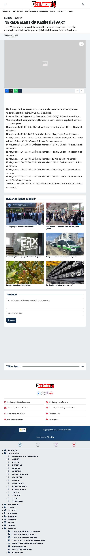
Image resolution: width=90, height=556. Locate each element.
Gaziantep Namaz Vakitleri (18, 408)
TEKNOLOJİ (17, 501)
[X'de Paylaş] (11, 91)
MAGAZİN (17, 477)
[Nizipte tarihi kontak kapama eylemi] (65, 244)
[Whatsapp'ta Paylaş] (16, 91)
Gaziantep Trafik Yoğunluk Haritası (62, 408)
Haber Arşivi (53, 419)
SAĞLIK (15, 492)
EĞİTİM (15, 462)
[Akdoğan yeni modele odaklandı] (25, 214)
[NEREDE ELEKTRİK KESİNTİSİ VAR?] (45, 64)
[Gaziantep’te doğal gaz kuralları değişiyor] (25, 244)
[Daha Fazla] (20, 91)
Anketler (12, 519)
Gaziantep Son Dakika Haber (25, 456)
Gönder (11, 320)
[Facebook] (39, 393)
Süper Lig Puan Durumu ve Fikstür (27, 543)
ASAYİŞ (15, 459)
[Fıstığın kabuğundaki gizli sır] (25, 272)
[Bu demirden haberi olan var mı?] (65, 272)
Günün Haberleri (20, 474)
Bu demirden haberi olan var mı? (59, 285)
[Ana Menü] (5, 4)
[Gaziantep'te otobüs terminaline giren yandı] (65, 214)
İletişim (11, 525)
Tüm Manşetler (54, 414)
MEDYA (15, 480)
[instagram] (56, 445)
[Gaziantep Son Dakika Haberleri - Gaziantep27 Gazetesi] (44, 4)
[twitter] (38, 445)
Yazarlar (12, 510)
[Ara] (83, 4)
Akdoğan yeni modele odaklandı (20, 227)
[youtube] (74, 445)
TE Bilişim (50, 437)
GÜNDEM (6, 11)
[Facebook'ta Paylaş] (7, 91)
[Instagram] (47, 393)
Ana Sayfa (12, 450)
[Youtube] (51, 393)
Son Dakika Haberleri (15, 419)
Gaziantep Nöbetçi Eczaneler (18, 402)
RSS (23, 430)
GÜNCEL (16, 468)
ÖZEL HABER (18, 483)
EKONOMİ (18, 11)
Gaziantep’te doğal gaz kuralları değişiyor (24, 257)
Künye (11, 522)
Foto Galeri (13, 504)
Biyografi (12, 516)
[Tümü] (82, 366)
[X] (43, 393)
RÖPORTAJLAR (19, 489)
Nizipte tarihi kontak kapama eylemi (61, 257)
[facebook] (20, 445)
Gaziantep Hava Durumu (58, 402)
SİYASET (61, 11)
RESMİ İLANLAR (19, 486)
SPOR (70, 11)
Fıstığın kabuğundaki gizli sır (18, 285)
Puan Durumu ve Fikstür (16, 414)
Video (11, 507)
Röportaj (12, 513)
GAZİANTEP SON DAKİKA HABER (40, 11)
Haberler (8, 18)
